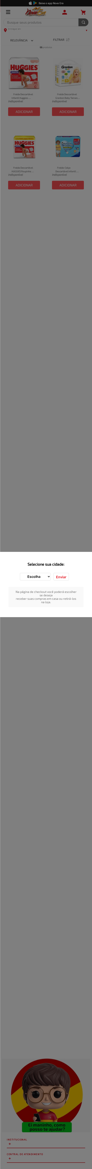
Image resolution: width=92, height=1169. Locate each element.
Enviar (61, 577)
